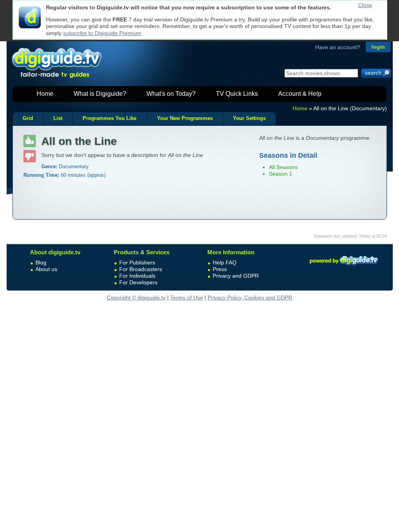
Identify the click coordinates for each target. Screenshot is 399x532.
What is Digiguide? (100, 93)
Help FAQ (225, 262)
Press (220, 269)
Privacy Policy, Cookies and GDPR (250, 297)
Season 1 (280, 174)
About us (46, 269)
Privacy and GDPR (236, 276)
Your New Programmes (185, 118)
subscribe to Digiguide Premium (102, 33)
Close (365, 5)
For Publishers (137, 262)
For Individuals (137, 276)
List (57, 118)
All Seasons (283, 167)
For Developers (138, 282)
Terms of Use (186, 297)
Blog (40, 262)
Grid (28, 118)
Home (45, 93)
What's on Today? (171, 93)
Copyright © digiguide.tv (136, 297)
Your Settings (249, 118)
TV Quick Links (237, 93)
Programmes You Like (109, 118)
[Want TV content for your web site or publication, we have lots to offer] (344, 266)
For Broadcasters (140, 269)
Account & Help (299, 93)
